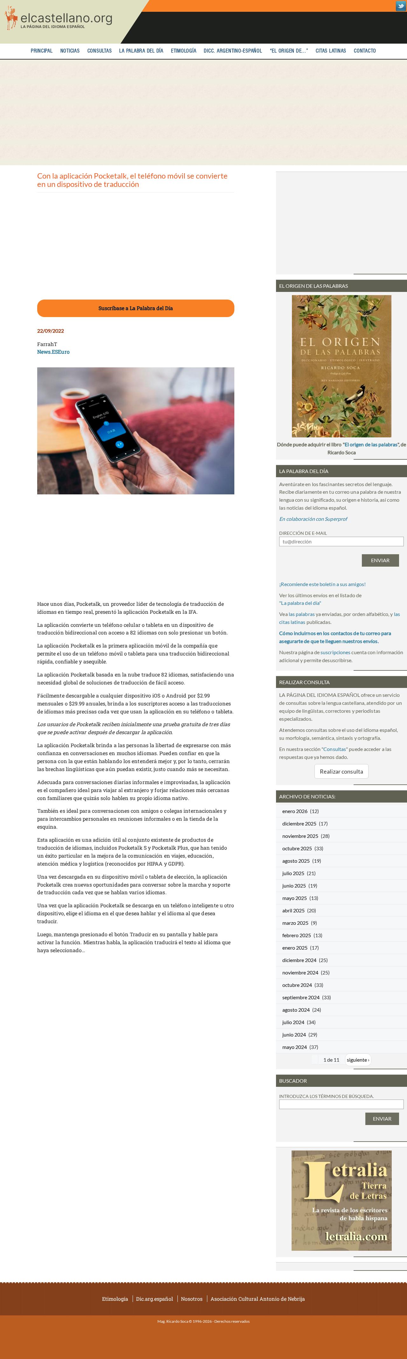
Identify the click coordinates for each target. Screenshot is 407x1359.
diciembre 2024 (299, 960)
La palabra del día (141, 51)
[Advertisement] (203, 112)
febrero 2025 (296, 935)
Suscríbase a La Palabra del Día (136, 308)
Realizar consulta (341, 771)
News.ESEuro (53, 351)
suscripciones (335, 652)
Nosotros (192, 1298)
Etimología (184, 51)
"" (300, 603)
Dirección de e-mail (303, 533)
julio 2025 (293, 873)
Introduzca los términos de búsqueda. (326, 1096)
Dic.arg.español (154, 1298)
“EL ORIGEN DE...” (289, 51)
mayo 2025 (294, 898)
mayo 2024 (294, 1047)
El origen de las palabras (371, 444)
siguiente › (358, 1060)
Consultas (99, 51)
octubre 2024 (297, 985)
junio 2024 (294, 1034)
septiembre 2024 (301, 997)
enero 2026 (294, 811)
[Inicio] (74, 22)
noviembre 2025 (300, 836)
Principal (42, 51)
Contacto (365, 51)
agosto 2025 (296, 861)
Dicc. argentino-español (233, 51)
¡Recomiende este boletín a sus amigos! (322, 584)
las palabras (302, 614)
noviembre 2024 (300, 972)
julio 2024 (293, 1022)
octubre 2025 (297, 848)
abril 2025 (293, 910)
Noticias (70, 51)
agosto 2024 (296, 1010)
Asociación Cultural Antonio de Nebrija (257, 1298)
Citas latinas (331, 51)
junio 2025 (294, 885)
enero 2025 (294, 948)
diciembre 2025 (299, 823)
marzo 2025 (295, 923)
